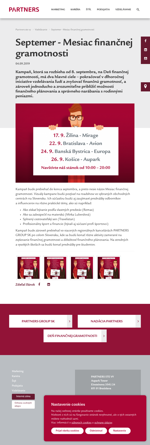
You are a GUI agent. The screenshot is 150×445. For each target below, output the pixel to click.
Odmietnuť (96, 430)
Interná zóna (23, 396)
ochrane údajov (103, 423)
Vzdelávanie (123, 10)
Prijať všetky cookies (67, 430)
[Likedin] (145, 50)
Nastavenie (119, 430)
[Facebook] (145, 41)
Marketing (58, 10)
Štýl (88, 10)
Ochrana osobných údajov (23, 404)
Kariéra (75, 10)
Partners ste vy (23, 30)
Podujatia (103, 10)
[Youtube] (145, 59)
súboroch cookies (81, 423)
